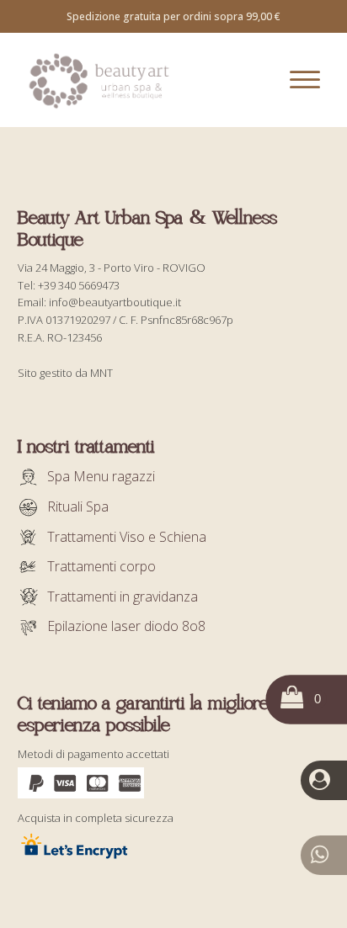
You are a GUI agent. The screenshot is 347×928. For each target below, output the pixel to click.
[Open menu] (305, 80)
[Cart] (303, 699)
